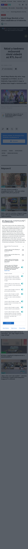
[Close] (25, 221)
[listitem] (14, 247)
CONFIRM (8, 323)
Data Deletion (6, 328)
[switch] (22, 250)
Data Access (14, 328)
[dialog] (14, 274)
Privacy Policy (22, 328)
